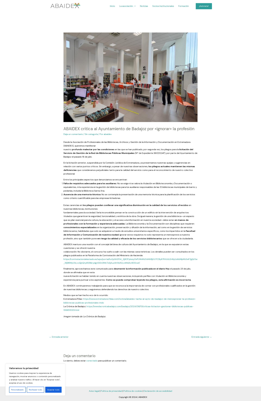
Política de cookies (133, 391)
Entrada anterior (59, 336)
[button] (134, 6)
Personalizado (17, 389)
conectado (91, 360)
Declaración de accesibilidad (158, 391)
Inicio (112, 6)
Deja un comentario (73, 134)
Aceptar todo (53, 389)
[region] (35, 380)
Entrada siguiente (202, 336)
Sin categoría (91, 134)
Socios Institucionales (163, 6)
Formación (183, 6)
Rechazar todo (35, 389)
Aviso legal (94, 391)
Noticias (144, 6)
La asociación (126, 6)
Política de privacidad (111, 391)
